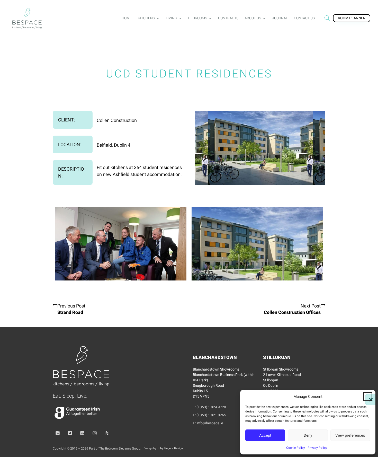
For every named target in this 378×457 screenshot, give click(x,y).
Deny (308, 435)
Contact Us (304, 18)
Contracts (228, 18)
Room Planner (351, 18)
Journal (280, 18)
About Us (253, 18)
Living (171, 18)
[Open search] (327, 18)
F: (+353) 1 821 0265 (209, 415)
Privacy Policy (317, 448)
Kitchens (146, 18)
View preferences (350, 435)
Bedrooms (197, 18)
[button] (367, 396)
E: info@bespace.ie (208, 423)
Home (127, 18)
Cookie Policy (295, 448)
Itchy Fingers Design (170, 448)
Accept (265, 435)
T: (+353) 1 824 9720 (209, 407)
